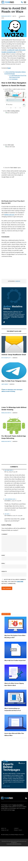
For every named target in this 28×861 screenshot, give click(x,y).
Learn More (6, 786)
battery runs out (9, 214)
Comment (4, 534)
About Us (3, 828)
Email (3, 563)
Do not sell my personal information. (14, 843)
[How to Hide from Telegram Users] (14, 370)
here (13, 810)
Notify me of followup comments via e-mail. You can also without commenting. (13, 581)
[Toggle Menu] (25, 2)
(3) (19, 17)
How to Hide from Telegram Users (13, 381)
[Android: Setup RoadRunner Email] (14, 344)
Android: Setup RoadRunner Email (13, 354)
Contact (16, 828)
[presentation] (15, 625)
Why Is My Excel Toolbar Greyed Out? (15, 660)
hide (9, 68)
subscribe (20, 581)
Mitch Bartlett (6, 357)
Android (17, 281)
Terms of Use (5, 830)
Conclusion (13, 79)
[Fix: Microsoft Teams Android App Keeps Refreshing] (14, 425)
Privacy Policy (18, 830)
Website (4, 571)
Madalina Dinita (6, 16)
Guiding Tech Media (18, 805)
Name (3, 555)
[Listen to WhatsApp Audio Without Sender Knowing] (14, 397)
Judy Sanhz (4, 384)
